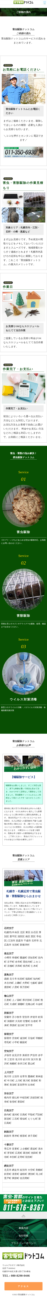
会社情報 (23, 1235)
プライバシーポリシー (23, 1243)
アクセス (23, 1286)
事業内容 (23, 1228)
